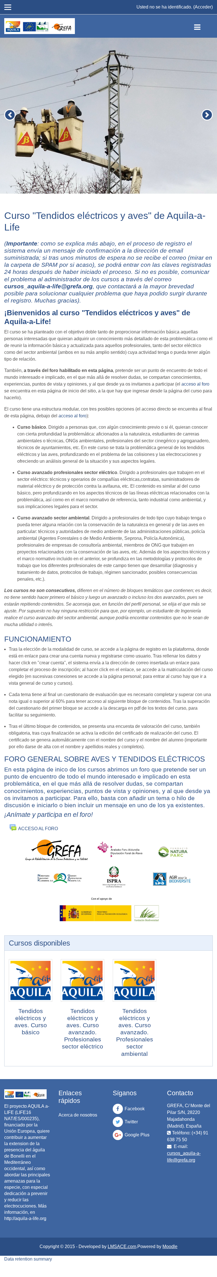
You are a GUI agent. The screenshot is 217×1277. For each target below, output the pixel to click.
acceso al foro (195, 384)
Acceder (203, 7)
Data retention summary (28, 1259)
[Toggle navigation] (202, 26)
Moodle (169, 1246)
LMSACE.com (122, 1246)
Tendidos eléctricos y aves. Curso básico (30, 1022)
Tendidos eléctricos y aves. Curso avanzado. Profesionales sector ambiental (134, 1032)
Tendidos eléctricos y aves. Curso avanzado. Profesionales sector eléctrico (82, 1029)
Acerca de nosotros (77, 1115)
